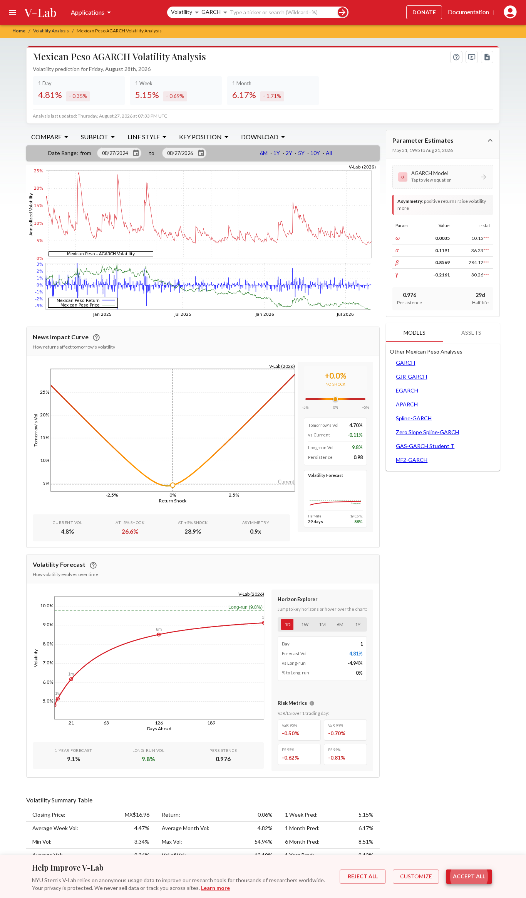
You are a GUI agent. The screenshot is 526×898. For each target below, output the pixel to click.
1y (357, 624)
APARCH (407, 404)
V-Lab (41, 12)
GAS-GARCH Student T (425, 446)
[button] (442, 176)
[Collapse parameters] (490, 140)
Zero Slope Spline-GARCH (427, 432)
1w (304, 624)
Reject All (363, 876)
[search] (342, 12)
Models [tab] (414, 332)
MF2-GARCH (411, 460)
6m (340, 624)
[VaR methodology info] (311, 703)
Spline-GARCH (414, 418)
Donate (424, 12)
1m (322, 624)
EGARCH (407, 390)
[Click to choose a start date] (136, 153)
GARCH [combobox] (211, 11)
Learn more (215, 888)
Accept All (469, 876)
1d (287, 624)
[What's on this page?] (456, 57)
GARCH (405, 362)
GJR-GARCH (411, 376)
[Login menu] (508, 12)
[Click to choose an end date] (201, 153)
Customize (416, 876)
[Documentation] (487, 57)
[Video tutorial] (472, 57)
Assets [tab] (471, 332)
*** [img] (486, 238)
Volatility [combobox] (181, 11)
